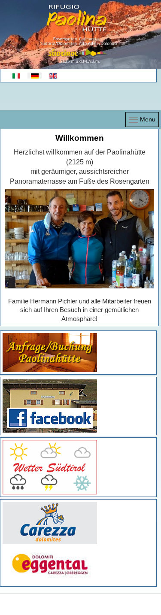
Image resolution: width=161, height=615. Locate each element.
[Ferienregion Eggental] (50, 564)
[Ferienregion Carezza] (50, 523)
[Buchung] (50, 352)
